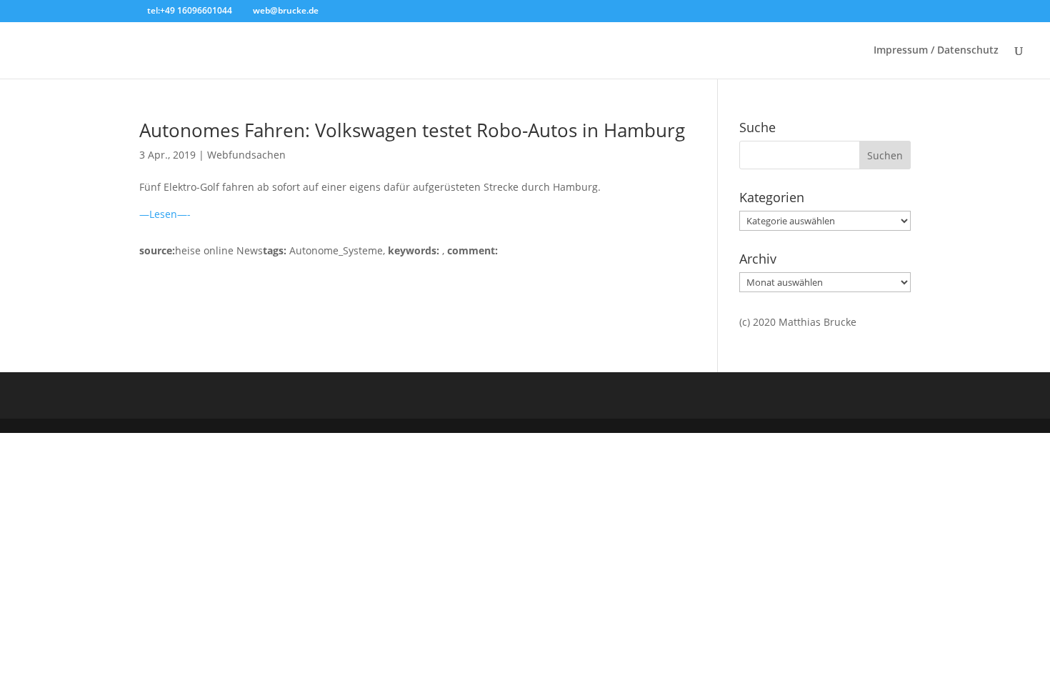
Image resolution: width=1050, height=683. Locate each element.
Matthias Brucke (817, 322)
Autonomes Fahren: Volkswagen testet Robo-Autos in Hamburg (412, 130)
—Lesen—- (165, 214)
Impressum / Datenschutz (936, 50)
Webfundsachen (246, 154)
